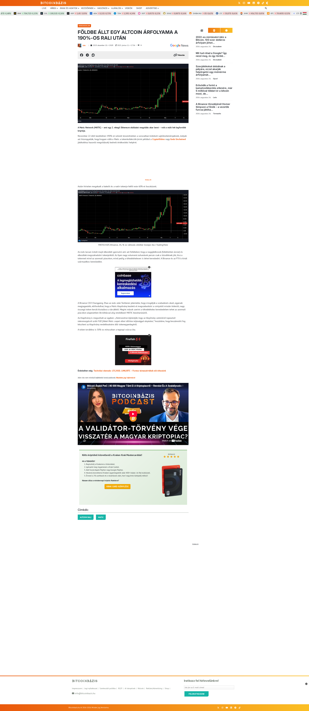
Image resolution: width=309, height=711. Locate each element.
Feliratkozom (196, 694)
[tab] (202, 30)
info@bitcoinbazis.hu (85, 693)
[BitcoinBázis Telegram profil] (258, 3)
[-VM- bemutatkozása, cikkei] (79, 45)
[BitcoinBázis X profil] (239, 3)
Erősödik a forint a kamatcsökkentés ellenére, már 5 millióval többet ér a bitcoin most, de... (214, 89)
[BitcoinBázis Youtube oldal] (248, 3)
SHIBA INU (190, 13)
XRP (66, 13)
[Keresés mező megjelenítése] (266, 8)
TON (113, 13)
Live (44, 8)
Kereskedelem (84, 26)
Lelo (215, 97)
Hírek (53, 8)
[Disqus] (154, 576)
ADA (89, 13)
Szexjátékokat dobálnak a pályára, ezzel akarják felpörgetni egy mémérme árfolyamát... (211, 70)
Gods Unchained (178, 139)
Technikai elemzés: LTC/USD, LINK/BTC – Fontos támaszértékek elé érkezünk (130, 370)
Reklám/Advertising (154, 688)
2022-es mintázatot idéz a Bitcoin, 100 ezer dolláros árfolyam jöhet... (211, 40)
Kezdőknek (87, 8)
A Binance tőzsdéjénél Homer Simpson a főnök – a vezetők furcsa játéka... (213, 107)
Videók (128, 8)
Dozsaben (217, 46)
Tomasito (217, 113)
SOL (41, 13)
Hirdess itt (148, 180)
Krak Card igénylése (117, 486)
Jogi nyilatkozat (90, 688)
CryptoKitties (158, 139)
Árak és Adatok (68, 8)
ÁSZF (120, 688)
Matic (101, 517)
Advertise (151, 8)
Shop (139, 8)
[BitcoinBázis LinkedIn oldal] (254, 3)
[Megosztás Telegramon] (87, 55)
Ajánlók (116, 8)
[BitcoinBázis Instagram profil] (244, 3)
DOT (138, 13)
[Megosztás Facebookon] (82, 55)
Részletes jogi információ (125, 377)
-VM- (84, 45)
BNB (15, 13)
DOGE (163, 13)
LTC (215, 13)
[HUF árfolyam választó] (305, 13)
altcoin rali (85, 517)
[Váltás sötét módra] (267, 3)
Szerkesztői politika (108, 688)
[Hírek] (179, 45)
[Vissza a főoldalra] (53, 2)
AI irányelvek (130, 688)
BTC (267, 13)
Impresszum (77, 688)
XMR (241, 13)
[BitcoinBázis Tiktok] (263, 3)
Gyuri (215, 79)
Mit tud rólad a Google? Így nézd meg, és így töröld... (211, 54)
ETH (294, 13)
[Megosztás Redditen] (93, 55)
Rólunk (141, 688)
